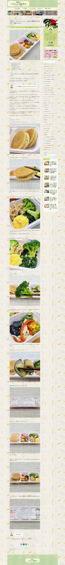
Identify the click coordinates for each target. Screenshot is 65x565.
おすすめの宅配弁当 (17, 8)
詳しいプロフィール (50, 45)
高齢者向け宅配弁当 (48, 8)
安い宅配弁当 (25, 8)
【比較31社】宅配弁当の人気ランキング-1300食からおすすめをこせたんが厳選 (53, 207)
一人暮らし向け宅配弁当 (32, 8)
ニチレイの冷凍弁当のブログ (15, 548)
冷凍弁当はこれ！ (40, 8)
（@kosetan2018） (31, 86)
